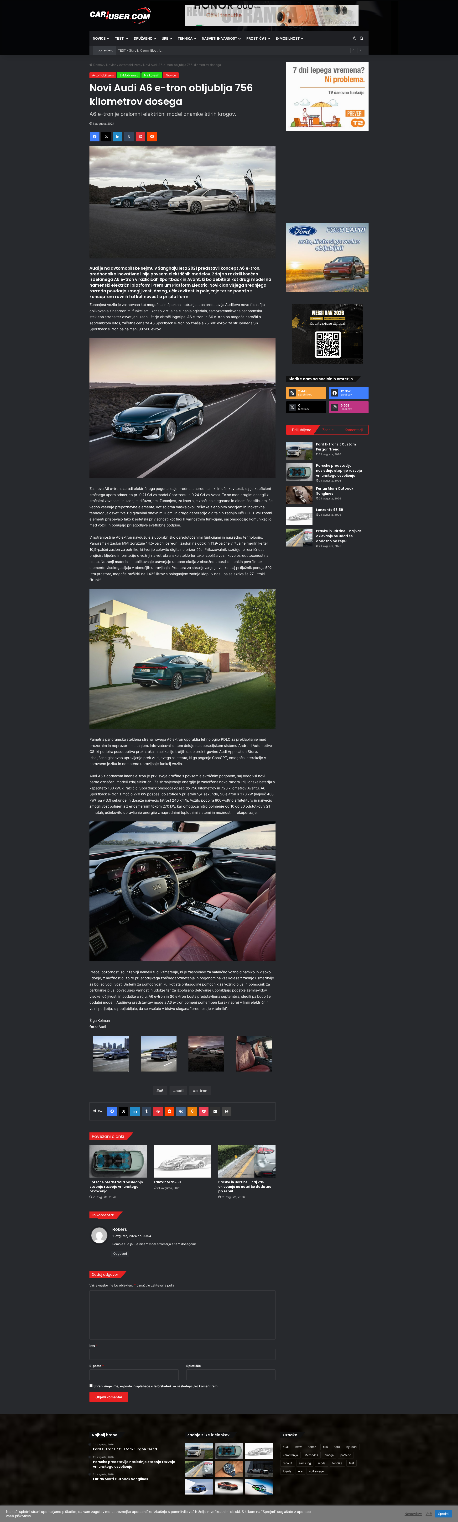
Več (429, 1514)
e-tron (201, 1090)
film (325, 1447)
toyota (287, 1471)
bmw (298, 1447)
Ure (165, 38)
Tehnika (185, 38)
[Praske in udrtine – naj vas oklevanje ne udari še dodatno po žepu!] (247, 1161)
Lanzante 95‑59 (167, 1182)
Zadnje (328, 430)
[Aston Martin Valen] (229, 1487)
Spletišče (193, 1366)
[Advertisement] (327, 176)
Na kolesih (152, 75)
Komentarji (354, 430)
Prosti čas (256, 38)
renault (287, 1463)
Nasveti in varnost (219, 38)
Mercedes (311, 1455)
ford (337, 1447)
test (351, 1463)
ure (300, 1471)
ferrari (312, 1447)
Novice (99, 38)
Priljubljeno (301, 430)
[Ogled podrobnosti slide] (327, 96)
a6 (161, 1090)
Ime (93, 1345)
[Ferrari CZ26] (259, 1469)
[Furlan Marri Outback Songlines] (299, 495)
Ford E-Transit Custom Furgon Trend (336, 447)
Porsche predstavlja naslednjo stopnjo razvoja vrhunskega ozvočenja (116, 1187)
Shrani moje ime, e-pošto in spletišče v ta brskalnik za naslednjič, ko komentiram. (156, 1386)
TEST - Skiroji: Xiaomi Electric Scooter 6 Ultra (151, 50)
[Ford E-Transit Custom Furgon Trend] (299, 451)
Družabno (143, 38)
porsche (345, 1455)
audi (179, 1090)
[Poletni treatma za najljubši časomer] (229, 1469)
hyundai (351, 1447)
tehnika (337, 1463)
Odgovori (120, 1253)
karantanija (290, 1455)
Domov (98, 65)
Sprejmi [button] (443, 1514)
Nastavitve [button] (413, 1514)
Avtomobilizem (130, 65)
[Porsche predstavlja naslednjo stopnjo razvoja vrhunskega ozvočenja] (118, 1161)
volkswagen (317, 1471)
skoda (321, 1463)
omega (329, 1455)
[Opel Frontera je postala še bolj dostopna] (199, 1487)
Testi (120, 38)
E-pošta (96, 1366)
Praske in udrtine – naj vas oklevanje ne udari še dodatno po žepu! (244, 1187)
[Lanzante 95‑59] (182, 1161)
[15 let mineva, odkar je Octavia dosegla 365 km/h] (259, 1487)
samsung (305, 1463)
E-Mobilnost (288, 38)
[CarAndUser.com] (120, 15)
